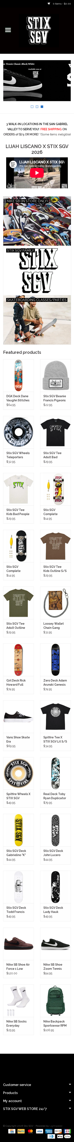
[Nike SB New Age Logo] (37, 80)
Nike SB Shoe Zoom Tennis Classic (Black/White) (53, 967)
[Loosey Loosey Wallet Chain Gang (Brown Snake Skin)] (55, 603)
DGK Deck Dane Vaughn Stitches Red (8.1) (17, 398)
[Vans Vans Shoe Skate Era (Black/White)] (18, 716)
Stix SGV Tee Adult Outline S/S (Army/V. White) (15, 626)
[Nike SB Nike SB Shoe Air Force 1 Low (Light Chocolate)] (18, 944)
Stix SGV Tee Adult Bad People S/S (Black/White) (53, 455)
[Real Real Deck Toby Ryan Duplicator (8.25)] (55, 773)
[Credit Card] (11, 1131)
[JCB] (66, 1131)
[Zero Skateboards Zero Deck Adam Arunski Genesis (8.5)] (55, 659)
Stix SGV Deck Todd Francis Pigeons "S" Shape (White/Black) (16, 910)
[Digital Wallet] (63, 1136)
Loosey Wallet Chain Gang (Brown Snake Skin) (53, 626)
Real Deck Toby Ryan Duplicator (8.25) (54, 796)
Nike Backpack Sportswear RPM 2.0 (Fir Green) (55, 1024)
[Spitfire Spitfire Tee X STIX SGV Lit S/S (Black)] (55, 716)
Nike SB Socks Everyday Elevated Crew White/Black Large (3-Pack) (16, 1024)
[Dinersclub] (51, 1136)
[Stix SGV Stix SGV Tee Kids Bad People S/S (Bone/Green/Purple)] (18, 489)
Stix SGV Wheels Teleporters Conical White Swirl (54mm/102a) (18, 455)
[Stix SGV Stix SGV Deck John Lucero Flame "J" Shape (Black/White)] (55, 830)
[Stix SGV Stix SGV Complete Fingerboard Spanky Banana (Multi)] (55, 489)
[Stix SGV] (45, 30)
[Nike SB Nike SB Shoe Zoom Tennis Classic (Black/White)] (55, 944)
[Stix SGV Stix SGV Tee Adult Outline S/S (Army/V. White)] (18, 603)
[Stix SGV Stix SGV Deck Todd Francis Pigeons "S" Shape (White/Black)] (18, 887)
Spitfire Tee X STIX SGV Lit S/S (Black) (55, 740)
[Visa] (39, 1131)
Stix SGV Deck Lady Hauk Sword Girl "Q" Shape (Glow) (53, 910)
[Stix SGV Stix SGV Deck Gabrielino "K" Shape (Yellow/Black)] (18, 830)
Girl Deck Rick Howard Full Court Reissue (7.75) (16, 683)
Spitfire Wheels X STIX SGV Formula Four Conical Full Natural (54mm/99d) (18, 796)
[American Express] (48, 1131)
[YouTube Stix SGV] (37, 1066)
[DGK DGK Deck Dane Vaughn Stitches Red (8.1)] (18, 375)
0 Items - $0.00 (61, 3)
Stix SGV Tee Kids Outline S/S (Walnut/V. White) (55, 569)
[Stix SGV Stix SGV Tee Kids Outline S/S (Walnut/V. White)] (55, 546)
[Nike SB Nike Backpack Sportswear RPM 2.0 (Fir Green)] (55, 1000)
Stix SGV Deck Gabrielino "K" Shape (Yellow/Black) (16, 853)
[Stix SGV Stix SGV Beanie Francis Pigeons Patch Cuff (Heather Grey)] (55, 375)
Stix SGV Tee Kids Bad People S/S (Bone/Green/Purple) (18, 512)
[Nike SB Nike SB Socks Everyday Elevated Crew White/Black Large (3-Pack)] (18, 1000)
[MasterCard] (30, 1131)
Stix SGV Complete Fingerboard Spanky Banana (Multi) (54, 512)
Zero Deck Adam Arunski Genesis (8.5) (55, 683)
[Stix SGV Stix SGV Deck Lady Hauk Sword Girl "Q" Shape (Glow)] (55, 887)
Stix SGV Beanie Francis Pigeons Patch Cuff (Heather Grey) (54, 398)
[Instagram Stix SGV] (44, 1066)
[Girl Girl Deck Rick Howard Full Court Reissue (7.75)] (18, 659)
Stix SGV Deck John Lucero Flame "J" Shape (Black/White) (54, 853)
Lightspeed (56, 1125)
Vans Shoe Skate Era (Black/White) (18, 740)
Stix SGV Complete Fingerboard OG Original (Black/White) (17, 569)
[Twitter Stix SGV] (29, 1066)
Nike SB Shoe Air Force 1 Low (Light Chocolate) (18, 967)
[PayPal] (20, 1131)
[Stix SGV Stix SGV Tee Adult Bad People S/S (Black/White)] (55, 432)
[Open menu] (8, 30)
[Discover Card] (57, 1131)
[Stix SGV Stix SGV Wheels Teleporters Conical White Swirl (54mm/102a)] (18, 432)
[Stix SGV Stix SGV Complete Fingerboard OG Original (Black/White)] (18, 546)
